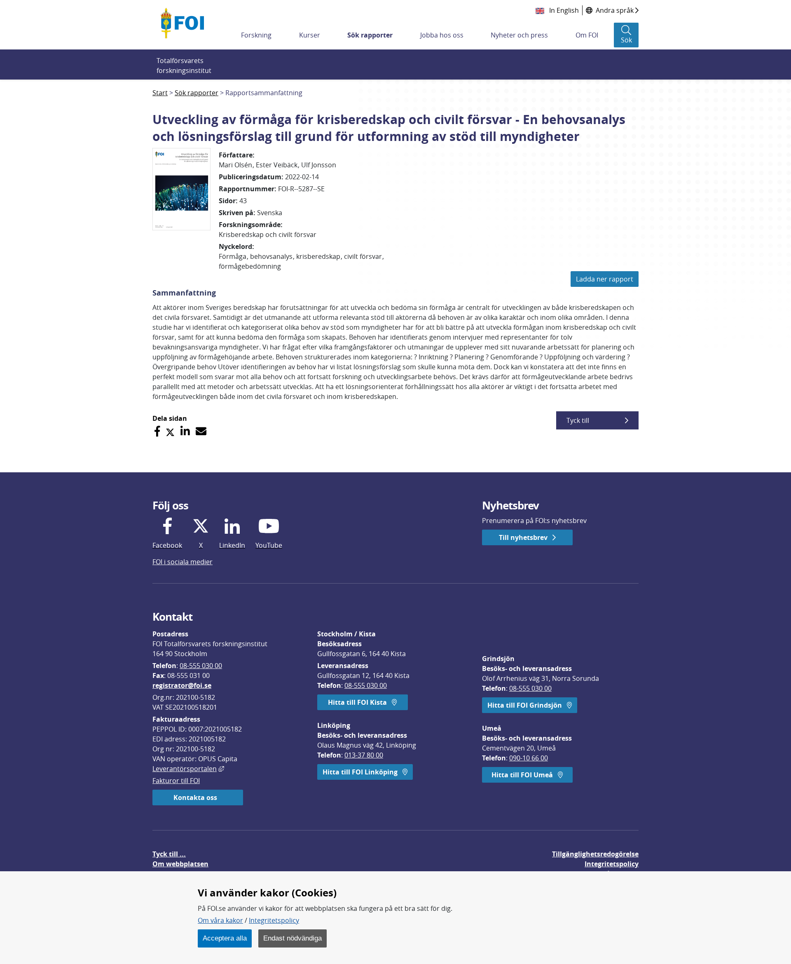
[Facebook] (157, 431)
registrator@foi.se (181, 685)
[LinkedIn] (185, 431)
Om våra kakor (220, 920)
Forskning (256, 35)
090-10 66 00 (528, 757)
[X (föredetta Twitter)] (170, 431)
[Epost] (201, 431)
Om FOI (587, 35)
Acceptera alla (225, 938)
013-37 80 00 (363, 755)
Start (160, 92)
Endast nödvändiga (292, 938)
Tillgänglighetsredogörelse (595, 853)
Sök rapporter (370, 35)
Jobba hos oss (441, 35)
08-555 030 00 (201, 665)
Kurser (309, 35)
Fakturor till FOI (176, 780)
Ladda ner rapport (604, 279)
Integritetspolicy (274, 920)
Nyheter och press (519, 35)
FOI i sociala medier (182, 561)
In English (563, 10)
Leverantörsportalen (188, 768)
